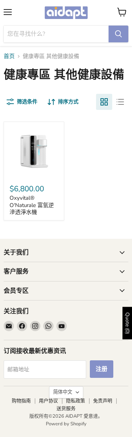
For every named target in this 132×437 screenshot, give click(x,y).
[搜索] (118, 34)
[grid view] (104, 102)
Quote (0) (127, 323)
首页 (9, 56)
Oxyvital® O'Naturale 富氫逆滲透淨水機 (32, 205)
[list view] (120, 102)
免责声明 (102, 401)
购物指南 (21, 401)
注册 (101, 369)
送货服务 (66, 408)
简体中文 (62, 392)
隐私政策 (75, 401)
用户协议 (48, 401)
